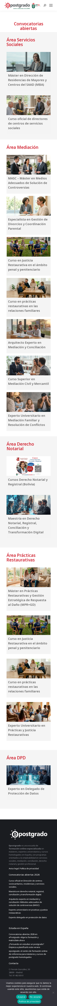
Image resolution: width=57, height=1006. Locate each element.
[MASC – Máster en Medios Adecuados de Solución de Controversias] (29, 165)
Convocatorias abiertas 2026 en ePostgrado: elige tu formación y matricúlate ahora (24, 937)
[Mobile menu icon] (51, 5)
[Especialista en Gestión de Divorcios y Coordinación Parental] (29, 206)
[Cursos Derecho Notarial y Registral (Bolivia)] (29, 466)
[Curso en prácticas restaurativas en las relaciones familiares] (29, 288)
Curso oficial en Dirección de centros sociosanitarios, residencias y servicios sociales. (26, 883)
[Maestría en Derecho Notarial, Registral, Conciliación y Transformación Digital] (29, 505)
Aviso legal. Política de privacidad (24, 868)
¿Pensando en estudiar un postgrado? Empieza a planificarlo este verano (26, 946)
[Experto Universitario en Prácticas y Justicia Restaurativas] (29, 712)
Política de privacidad (29, 1001)
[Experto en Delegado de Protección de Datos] (29, 775)
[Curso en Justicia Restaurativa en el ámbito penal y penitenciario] (29, 247)
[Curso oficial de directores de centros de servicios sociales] (29, 105)
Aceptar (21, 997)
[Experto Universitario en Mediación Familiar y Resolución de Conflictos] (29, 402)
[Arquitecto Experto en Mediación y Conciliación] (29, 329)
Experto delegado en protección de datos (28, 917)
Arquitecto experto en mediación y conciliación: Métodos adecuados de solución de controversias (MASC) (25, 902)
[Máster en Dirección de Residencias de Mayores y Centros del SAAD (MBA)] (29, 62)
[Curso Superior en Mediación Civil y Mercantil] (29, 365)
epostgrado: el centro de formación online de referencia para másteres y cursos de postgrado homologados (28, 954)
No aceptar (35, 997)
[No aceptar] (53, 992)
